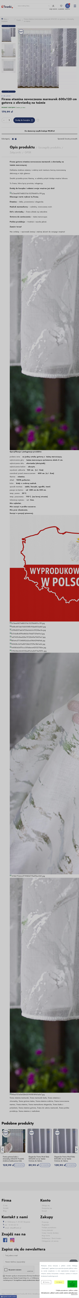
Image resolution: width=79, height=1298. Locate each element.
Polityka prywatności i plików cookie (66, 1290)
